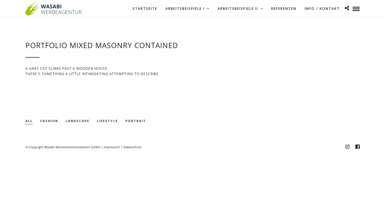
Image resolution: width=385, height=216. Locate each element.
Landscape (77, 121)
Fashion (49, 121)
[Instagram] (347, 147)
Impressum (112, 147)
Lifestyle (107, 121)
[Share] (347, 9)
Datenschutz (132, 147)
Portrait (135, 121)
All (29, 121)
